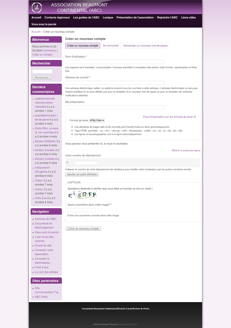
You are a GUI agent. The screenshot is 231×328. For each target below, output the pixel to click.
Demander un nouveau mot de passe (145, 45)
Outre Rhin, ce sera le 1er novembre (46, 130)
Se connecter (111, 45)
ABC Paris (41, 297)
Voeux (39, 189)
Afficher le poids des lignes (186, 150)
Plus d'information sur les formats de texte (168, 117)
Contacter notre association (44, 252)
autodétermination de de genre (46, 117)
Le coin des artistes (46, 272)
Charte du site (43, 245)
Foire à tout (41, 267)
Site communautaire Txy (47, 290)
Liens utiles (188, 17)
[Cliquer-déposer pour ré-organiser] (68, 163)
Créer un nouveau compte (83, 45)
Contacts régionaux (57, 17)
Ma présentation (75, 102)
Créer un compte (42, 54)
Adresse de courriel (77, 77)
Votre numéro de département (83, 155)
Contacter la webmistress (42, 261)
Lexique (108, 17)
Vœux (39, 180)
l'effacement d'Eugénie (42, 169)
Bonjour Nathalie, (45, 141)
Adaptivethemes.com (128, 324)
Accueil (36, 17)
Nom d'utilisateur (76, 56)
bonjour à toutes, (45, 150)
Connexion (49, 50)
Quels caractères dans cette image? (89, 204)
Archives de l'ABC (46, 219)
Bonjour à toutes (45, 159)
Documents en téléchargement (44, 225)
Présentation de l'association (135, 17)
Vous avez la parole (43, 24)
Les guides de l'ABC (86, 17)
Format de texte (79, 120)
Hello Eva (41, 198)
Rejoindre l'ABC (167, 17)
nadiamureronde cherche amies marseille (45, 102)
